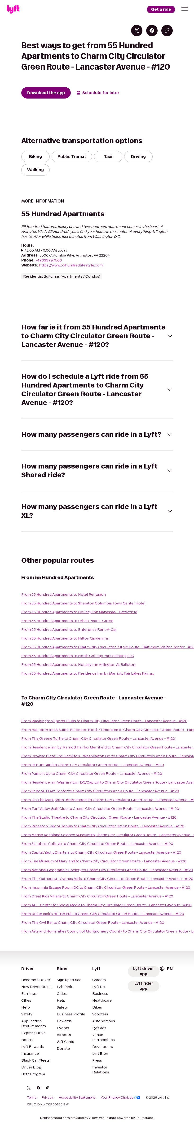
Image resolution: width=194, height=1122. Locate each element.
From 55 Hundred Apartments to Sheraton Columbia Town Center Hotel (83, 603)
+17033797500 (48, 260)
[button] (184, 9)
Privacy (47, 1097)
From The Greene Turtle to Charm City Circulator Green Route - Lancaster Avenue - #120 (98, 738)
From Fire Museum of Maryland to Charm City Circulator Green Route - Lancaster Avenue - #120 (103, 861)
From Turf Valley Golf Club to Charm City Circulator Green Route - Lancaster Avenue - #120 (100, 808)
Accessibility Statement (77, 1097)
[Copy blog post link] (167, 30)
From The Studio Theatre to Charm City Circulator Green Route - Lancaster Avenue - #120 (98, 817)
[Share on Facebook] (152, 30)
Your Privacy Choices (117, 1097)
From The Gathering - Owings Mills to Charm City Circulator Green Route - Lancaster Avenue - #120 (107, 878)
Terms (31, 1097)
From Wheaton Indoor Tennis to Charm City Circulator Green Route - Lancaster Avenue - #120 (102, 826)
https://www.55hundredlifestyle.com (71, 265)
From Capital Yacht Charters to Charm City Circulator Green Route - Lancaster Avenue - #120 (101, 852)
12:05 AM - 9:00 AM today (46, 250)
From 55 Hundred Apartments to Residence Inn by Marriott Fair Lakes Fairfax (87, 673)
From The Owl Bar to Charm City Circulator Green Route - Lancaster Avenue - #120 (92, 922)
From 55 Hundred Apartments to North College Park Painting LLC (77, 655)
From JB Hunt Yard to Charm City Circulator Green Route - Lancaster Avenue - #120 (92, 764)
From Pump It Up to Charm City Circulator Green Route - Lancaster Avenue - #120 (91, 773)
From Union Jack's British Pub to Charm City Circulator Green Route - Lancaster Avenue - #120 (102, 913)
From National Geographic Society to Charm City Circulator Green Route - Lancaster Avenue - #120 (107, 869)
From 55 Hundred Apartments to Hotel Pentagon (63, 594)
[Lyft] (13, 9)
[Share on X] (136, 30)
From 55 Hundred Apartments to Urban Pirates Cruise (67, 620)
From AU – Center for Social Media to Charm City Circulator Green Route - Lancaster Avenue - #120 (106, 904)
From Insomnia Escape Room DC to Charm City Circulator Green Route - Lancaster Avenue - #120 (105, 887)
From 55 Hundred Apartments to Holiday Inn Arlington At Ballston (78, 664)
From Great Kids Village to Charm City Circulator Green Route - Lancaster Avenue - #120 (97, 896)
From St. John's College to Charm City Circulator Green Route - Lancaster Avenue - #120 (97, 843)
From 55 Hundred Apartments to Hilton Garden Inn (65, 638)
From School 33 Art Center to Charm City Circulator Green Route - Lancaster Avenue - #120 (100, 791)
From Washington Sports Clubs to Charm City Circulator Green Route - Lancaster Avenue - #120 (104, 720)
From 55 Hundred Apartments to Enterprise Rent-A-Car (69, 629)
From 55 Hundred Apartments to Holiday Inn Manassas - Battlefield (79, 611)
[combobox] (166, 969)
